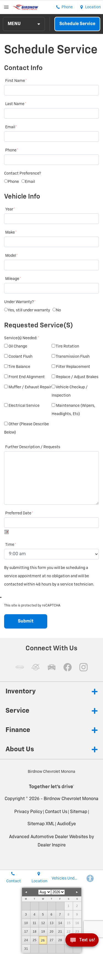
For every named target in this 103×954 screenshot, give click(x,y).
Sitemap (78, 812)
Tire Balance (19, 367)
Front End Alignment (27, 377)
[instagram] (83, 667)
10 (26, 923)
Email (11, 127)
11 (34, 923)
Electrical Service (24, 406)
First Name (16, 81)
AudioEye (66, 824)
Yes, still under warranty (29, 310)
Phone (11, 150)
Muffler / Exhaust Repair (30, 387)
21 (60, 932)
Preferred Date (19, 513)
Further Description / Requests (32, 447)
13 (52, 923)
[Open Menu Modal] (6, 7)
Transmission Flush (73, 357)
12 (43, 923)
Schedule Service (77, 24)
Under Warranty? (20, 302)
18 (35, 932)
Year (10, 209)
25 (35, 940)
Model (11, 256)
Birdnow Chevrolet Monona (71, 799)
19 (43, 932)
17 (26, 932)
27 (52, 940)
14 (60, 923)
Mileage (13, 279)
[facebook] (68, 667)
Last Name (15, 104)
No (58, 310)
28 (60, 940)
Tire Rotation (67, 346)
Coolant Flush (20, 357)
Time (10, 545)
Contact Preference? (22, 173)
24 (26, 940)
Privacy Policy (28, 812)
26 (43, 940)
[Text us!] (82, 942)
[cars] (20, 667)
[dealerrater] (36, 667)
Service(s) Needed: (21, 338)
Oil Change (18, 346)
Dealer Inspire (52, 845)
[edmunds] (52, 667)
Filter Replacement (73, 367)
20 (52, 932)
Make (11, 232)
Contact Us (56, 812)
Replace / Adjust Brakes (77, 377)
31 (26, 949)
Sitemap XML (40, 824)
